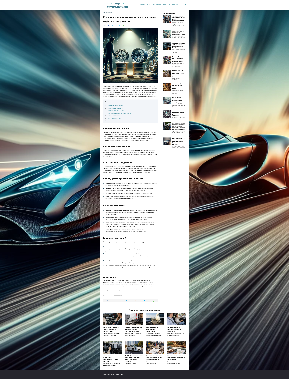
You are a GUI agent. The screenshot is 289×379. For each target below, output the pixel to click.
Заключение (111, 120)
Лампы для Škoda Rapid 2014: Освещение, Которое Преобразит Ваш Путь (178, 45)
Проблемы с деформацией (115, 108)
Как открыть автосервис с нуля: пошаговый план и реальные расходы (154, 357)
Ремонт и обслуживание (154, 4)
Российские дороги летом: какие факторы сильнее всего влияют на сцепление (178, 72)
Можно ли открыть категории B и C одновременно (152, 329)
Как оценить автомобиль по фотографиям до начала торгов (111, 329)
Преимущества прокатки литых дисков (119, 113)
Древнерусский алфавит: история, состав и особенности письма (178, 86)
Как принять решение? (114, 118)
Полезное (142, 4)
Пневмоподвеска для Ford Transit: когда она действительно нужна (133, 329)
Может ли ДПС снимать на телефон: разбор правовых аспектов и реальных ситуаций (178, 59)
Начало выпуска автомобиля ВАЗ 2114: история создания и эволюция (178, 100)
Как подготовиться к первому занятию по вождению (174, 329)
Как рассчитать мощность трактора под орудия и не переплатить (176, 357)
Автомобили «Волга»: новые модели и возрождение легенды (178, 32)
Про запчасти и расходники (170, 4)
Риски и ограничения (114, 115)
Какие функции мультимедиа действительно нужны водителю (110, 358)
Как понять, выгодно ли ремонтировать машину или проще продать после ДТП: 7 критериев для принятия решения (179, 126)
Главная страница (107, 12)
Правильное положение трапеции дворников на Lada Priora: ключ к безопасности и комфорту (179, 141)
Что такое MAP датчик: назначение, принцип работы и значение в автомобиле (178, 113)
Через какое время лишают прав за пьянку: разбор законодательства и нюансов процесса (178, 19)
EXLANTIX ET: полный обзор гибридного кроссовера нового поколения (134, 357)
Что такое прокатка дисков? (116, 110)
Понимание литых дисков (115, 105)
